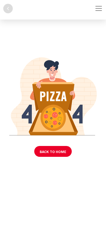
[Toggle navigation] (99, 8)
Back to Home (53, 152)
